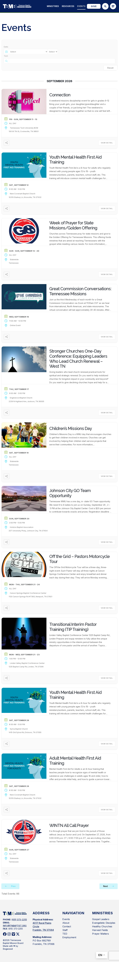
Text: (6, 56)
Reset (110, 68)
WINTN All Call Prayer (69, 825)
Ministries (53, 6)
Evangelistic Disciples (103, 922)
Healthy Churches (102, 926)
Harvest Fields (100, 930)
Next (105, 886)
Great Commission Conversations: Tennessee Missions (80, 291)
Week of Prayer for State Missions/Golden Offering (73, 225)
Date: (6, 47)
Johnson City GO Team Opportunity (70, 493)
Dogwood (8, 949)
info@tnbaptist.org (15, 925)
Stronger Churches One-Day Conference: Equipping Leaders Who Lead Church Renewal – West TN (78, 359)
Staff (65, 930)
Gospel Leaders (100, 919)
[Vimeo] (13, 934)
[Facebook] (5, 934)
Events (81, 6)
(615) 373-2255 (19, 919)
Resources (68, 6)
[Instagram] (9, 934)
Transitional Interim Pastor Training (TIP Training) (73, 627)
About (65, 922)
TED (64, 933)
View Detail (107, 143)
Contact (66, 926)
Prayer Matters (100, 933)
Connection (59, 94)
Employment (69, 937)
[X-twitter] (18, 934)
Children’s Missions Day (70, 428)
